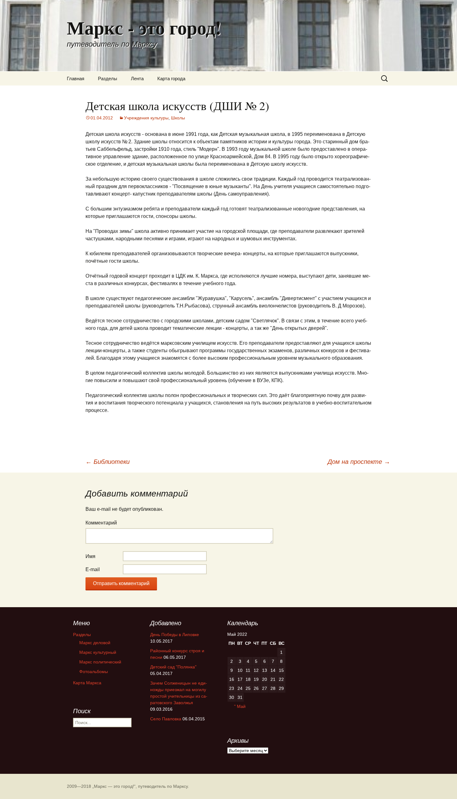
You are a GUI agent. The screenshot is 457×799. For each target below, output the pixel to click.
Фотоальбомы (93, 671)
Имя (90, 556)
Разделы (107, 78)
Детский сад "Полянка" (173, 666)
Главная (75, 78)
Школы (178, 117)
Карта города (171, 78)
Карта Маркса (87, 682)
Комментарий (101, 522)
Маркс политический (100, 661)
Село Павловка (165, 718)
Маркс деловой (94, 642)
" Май (240, 706)
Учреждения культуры (146, 117)
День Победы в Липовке (174, 634)
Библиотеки (107, 461)
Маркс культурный (97, 652)
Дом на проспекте (359, 461)
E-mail (92, 569)
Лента (137, 78)
